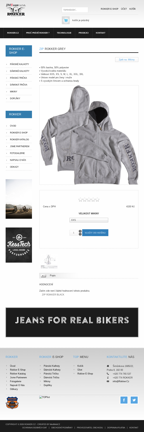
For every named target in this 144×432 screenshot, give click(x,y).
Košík (132, 9)
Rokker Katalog (19, 139)
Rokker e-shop (109, 9)
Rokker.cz (13, 33)
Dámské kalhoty (19, 71)
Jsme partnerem (19, 146)
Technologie (64, 33)
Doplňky (15, 98)
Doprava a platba (116, 428)
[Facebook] (124, 400)
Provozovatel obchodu (90, 428)
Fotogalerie (17, 153)
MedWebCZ (55, 424)
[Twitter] (134, 400)
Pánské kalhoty (19, 64)
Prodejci (84, 33)
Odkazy (14, 167)
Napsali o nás (18, 160)
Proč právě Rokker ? (38, 33)
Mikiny (13, 91)
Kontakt (100, 33)
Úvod (13, 126)
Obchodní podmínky (62, 428)
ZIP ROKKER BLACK (53, 295)
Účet (124, 9)
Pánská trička (18, 78)
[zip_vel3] (49, 261)
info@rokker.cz (121, 381)
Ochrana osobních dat (34, 428)
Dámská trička (18, 85)
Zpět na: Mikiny (127, 59)
